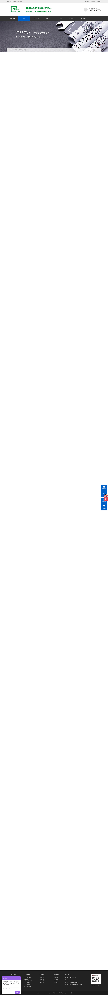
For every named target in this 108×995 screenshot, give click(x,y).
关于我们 (59, 18)
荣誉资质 (56, 982)
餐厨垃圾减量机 (22, 50)
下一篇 (90, 304)
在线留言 (93, 1)
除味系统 (76, 58)
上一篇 (15, 304)
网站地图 (87, 1)
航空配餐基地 (27, 986)
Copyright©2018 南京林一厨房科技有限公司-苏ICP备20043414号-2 (57, 993)
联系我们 (99, 1)
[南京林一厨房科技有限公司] (30, 9)
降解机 (45, 58)
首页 (11, 50)
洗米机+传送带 (95, 58)
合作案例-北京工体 (61, 967)
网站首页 (12, 18)
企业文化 (56, 980)
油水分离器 (85, 58)
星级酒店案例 (27, 977)
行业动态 (42, 980)
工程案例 (36, 18)
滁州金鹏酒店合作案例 (13, 967)
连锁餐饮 (28, 982)
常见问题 (42, 982)
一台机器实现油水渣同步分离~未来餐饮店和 (18, 970)
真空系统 (53, 58)
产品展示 (24, 18)
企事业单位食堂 (28, 980)
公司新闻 (42, 977)
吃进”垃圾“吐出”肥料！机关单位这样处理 (18, 973)
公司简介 (56, 977)
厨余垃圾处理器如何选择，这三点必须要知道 (68, 970)
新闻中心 (48, 18)
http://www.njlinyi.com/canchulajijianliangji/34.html (24, 300)
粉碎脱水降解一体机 (65, 58)
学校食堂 (28, 984)
